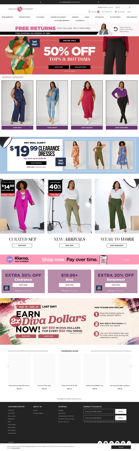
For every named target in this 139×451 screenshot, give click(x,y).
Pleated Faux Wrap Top (69, 385)
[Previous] (40, 2)
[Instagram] (106, 443)
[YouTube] (123, 443)
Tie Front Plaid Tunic (44, 385)
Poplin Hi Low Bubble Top (94, 385)
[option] (69, 2)
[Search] (123, 7)
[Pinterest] (111, 443)
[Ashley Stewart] (17, 105)
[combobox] (121, 7)
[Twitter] (129, 443)
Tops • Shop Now (70, 2)
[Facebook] (100, 443)
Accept (121, 447)
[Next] (98, 2)
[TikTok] (117, 443)
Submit (120, 411)
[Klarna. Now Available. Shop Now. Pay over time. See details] (69, 259)
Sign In (129, 12)
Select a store (108, 7)
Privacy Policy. (16, 448)
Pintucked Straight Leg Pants (120, 385)
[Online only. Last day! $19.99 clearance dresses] (69, 155)
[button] (8, 366)
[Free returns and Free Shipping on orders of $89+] (69, 29)
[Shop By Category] (69, 77)
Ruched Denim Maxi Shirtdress (19, 385)
